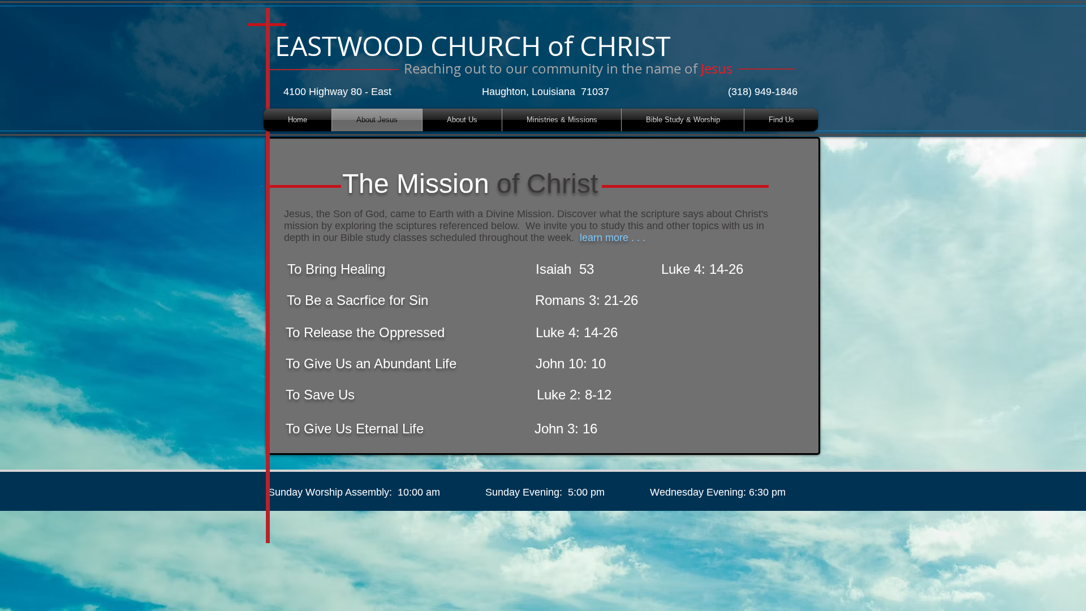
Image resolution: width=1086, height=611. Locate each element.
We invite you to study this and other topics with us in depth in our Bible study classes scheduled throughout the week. (524, 231)
